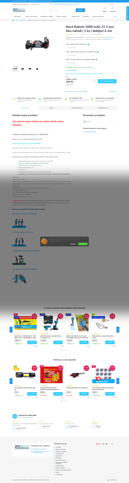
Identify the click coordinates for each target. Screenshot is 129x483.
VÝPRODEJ (58, 458)
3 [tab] (64, 349)
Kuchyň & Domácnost (61, 460)
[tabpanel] (26, 329)
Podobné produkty (102, 108)
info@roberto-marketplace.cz (40, 449)
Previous (11, 330)
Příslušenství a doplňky (61, 451)
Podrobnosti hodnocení (84, 34)
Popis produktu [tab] (25, 108)
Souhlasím (83, 244)
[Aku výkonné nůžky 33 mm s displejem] (19, 278)
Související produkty (77, 108)
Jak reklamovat (59, 474)
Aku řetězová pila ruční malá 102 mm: (24, 214)
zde (58, 241)
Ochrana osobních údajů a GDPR (63, 470)
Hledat (80, 10)
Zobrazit (32, 342)
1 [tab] (61, 349)
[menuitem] (18, 16)
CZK (112, 4)
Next (117, 330)
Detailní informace (106, 39)
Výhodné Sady (59, 456)
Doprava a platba (35, 4)
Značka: (113, 91)
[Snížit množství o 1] (95, 82)
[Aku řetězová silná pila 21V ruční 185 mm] (19, 260)
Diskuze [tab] (51, 108)
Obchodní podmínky (60, 468)
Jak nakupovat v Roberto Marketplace (20, 4)
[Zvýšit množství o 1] (95, 80)
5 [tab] (67, 349)
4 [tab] (65, 349)
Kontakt (57, 472)
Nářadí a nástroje (59, 453)
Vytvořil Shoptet (113, 480)
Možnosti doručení (72, 70)
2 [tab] (63, 349)
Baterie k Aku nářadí (90, 132)
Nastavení (73, 244)
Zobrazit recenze (29, 417)
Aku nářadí (58, 447)
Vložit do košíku (108, 81)
